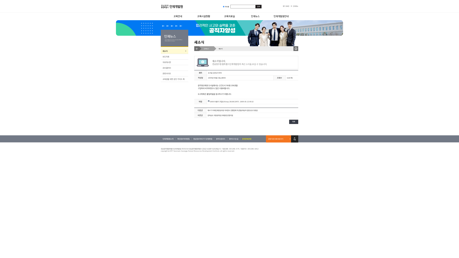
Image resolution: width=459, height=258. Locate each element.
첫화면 (287, 6)
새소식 (165, 51)
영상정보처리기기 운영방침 (202, 139)
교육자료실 (229, 16)
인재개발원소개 (168, 139)
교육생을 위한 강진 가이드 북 (174, 79)
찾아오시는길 (233, 139)
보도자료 (166, 56)
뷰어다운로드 (220, 139)
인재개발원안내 (281, 16)
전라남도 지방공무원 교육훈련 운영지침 (220, 115)
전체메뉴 (295, 6)
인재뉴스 (255, 16)
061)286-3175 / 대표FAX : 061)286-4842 (244, 149)
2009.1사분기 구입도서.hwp (219, 102)
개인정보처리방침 (183, 139)
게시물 (227, 6)
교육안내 (178, 16)
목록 (293, 122)
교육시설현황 (203, 16)
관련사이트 (167, 73)
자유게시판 (167, 62)
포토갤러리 (167, 68)
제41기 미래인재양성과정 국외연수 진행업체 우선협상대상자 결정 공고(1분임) (233, 110)
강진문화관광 (246, 139)
